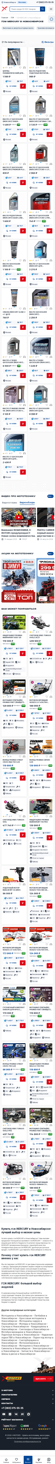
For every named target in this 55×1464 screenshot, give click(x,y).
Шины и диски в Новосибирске (18, 1354)
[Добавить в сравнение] (24, 67)
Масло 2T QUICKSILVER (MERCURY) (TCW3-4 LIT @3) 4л (39, 168)
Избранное (17, 1462)
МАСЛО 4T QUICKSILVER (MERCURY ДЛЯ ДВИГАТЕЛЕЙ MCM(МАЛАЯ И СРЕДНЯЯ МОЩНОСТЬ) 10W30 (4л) (40, 265)
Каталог (28, 1462)
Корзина (39, 1462)
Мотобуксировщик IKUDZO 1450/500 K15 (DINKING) (38, 949)
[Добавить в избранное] (20, 67)
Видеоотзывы (9, 502)
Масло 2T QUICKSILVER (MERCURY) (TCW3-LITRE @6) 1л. (39, 216)
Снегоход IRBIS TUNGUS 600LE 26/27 (40, 636)
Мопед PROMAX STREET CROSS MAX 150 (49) (13, 761)
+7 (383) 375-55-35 (45, 2)
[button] (8, 81)
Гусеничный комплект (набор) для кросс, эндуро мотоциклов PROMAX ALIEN (14, 1008)
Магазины (22, 2)
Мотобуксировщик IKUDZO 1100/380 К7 (12, 1183)
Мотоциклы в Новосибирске (16, 1315)
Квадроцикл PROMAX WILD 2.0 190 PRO (39, 1065)
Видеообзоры (27, 502)
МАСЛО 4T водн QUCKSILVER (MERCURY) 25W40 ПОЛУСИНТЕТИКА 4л (13, 361)
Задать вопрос (40, 1379)
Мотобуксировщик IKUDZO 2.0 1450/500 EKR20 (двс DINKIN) (38, 701)
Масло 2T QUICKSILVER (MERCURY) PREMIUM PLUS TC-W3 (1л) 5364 (14, 168)
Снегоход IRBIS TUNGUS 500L (13, 821)
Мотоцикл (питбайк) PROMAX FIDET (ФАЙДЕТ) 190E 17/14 (39, 1130)
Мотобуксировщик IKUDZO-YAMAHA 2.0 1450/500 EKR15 (38, 1183)
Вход (49, 1462)
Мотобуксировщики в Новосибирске (21, 1332)
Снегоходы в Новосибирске (34, 1329)
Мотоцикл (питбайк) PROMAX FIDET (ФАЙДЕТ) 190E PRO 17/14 (39, 1008)
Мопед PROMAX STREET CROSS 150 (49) (13, 1065)
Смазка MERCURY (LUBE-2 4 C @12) (14, 313)
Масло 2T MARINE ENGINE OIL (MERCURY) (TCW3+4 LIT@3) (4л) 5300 (14, 409)
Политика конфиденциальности (27, 1441)
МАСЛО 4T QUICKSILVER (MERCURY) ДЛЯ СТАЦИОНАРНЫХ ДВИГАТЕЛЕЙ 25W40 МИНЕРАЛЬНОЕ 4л (39, 409)
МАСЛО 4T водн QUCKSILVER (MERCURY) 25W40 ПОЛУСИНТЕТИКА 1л (39, 361)
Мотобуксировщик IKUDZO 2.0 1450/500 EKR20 (12, 949)
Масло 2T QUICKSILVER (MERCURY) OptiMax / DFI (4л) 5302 (40, 120)
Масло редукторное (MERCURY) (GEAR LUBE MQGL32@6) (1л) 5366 (13, 216)
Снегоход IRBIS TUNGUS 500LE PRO (13, 1130)
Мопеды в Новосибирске (32, 1324)
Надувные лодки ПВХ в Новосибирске (27, 1336)
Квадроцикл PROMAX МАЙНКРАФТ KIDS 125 (12, 636)
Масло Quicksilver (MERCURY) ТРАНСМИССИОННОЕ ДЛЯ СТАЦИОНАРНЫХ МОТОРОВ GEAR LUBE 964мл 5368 (40, 313)
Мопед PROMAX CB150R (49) (39, 761)
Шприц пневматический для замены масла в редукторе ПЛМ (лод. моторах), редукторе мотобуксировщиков (13, 72)
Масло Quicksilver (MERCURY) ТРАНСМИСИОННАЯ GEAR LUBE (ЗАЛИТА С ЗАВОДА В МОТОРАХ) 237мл (14, 265)
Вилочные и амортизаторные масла (18, 28)
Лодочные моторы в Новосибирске (20, 1334)
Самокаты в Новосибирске (15, 1348)
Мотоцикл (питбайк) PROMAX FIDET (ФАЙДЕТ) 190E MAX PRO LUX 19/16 (13, 701)
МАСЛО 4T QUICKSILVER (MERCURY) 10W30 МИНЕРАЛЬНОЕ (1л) (13, 120)
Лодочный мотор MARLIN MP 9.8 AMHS (12, 889)
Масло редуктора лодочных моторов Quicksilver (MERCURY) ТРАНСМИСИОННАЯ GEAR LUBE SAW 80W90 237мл (40, 72)
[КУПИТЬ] (23, 86)
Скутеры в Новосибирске (15, 1326)
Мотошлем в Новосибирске (34, 1345)
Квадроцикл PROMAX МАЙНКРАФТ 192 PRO (39, 821)
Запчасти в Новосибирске (35, 1351)
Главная (6, 1462)
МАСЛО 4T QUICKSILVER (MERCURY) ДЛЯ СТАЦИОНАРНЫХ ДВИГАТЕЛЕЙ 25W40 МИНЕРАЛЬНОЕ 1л (13, 458)
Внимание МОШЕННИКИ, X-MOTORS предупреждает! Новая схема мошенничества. (18, 533)
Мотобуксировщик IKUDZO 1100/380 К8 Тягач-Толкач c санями (40, 889)
